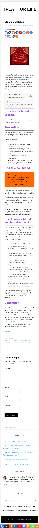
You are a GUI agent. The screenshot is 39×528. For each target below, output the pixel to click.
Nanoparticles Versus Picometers (16, 459)
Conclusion (10, 106)
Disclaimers (7, 506)
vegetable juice (9, 344)
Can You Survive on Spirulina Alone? (17, 464)
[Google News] (31, 32)
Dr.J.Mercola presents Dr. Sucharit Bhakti (19, 514)
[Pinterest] (20, 32)
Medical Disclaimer (30, 506)
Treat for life (19, 9)
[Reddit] (13, 32)
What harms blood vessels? (15, 97)
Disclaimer (8, 331)
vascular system (24, 342)
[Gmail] (6, 36)
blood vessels (17, 340)
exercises (7, 342)
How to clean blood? (13, 102)
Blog (13, 338)
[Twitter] (24, 32)
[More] (17, 36)
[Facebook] (6, 32)
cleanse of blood (26, 340)
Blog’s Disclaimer (8, 510)
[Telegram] (9, 36)
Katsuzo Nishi (9, 322)
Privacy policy (17, 506)
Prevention (10, 100)
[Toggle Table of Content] (30, 95)
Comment (8, 368)
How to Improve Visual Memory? (16, 441)
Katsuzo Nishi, (23, 175)
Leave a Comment (28, 25)
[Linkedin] (17, 32)
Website (7, 405)
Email (7, 396)
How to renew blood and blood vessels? (19, 104)
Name (7, 387)
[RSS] (27, 32)
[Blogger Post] (13, 36)
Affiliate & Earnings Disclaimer (26, 510)
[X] (9, 32)
